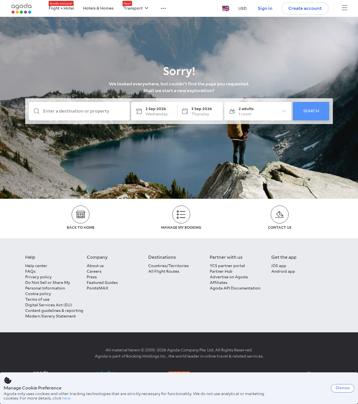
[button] (160, 7)
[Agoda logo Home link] (21, 8)
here (66, 398)
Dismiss (343, 388)
